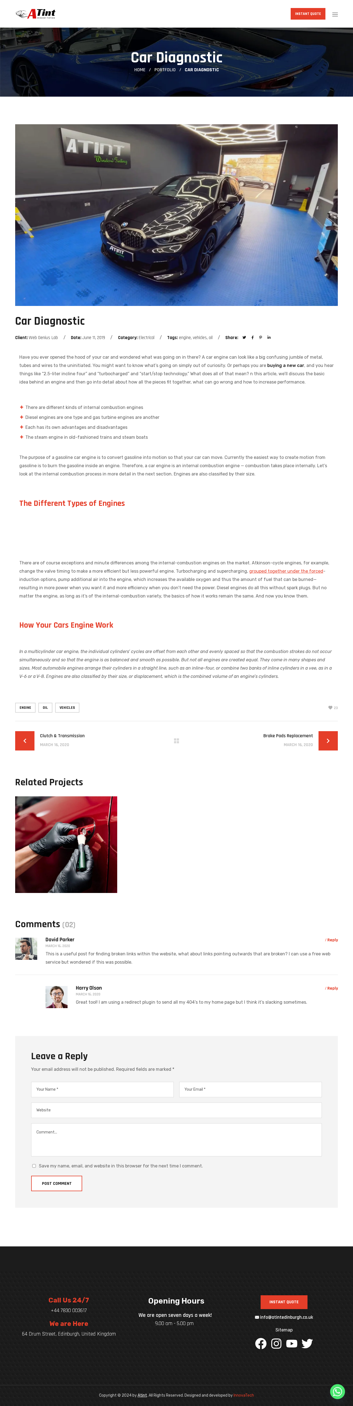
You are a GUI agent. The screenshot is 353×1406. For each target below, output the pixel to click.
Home (139, 70)
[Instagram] (276, 1343)
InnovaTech (244, 1395)
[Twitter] (307, 1343)
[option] (66, 848)
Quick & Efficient (62, 892)
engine (25, 707)
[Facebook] (261, 1343)
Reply (332, 940)
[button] (308, 14)
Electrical (42, 880)
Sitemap (284, 1330)
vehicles (67, 707)
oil (45, 707)
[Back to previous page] (176, 740)
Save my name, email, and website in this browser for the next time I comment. (121, 1166)
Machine (70, 880)
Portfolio (165, 70)
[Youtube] (292, 1343)
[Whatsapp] (337, 1391)
